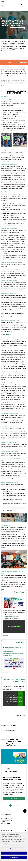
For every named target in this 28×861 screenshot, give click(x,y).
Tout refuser (14, 853)
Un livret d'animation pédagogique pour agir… (12, 778)
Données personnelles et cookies (13, 841)
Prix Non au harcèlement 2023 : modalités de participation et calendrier (14, 648)
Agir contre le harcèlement (8, 651)
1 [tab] (10, 805)
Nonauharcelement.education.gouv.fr (11, 616)
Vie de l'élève (7, 768)
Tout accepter (14, 857)
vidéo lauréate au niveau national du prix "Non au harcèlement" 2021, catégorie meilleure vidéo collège (13, 354)
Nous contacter (6, 830)
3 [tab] (18, 805)
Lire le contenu (14, 798)
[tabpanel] (14, 775)
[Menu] (25, 4)
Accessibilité (21, 4)
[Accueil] (5, 3)
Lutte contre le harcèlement (9, 730)
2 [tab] (14, 805)
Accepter (18, 626)
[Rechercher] (18, 4)
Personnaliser (14, 849)
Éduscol (18, 417)
